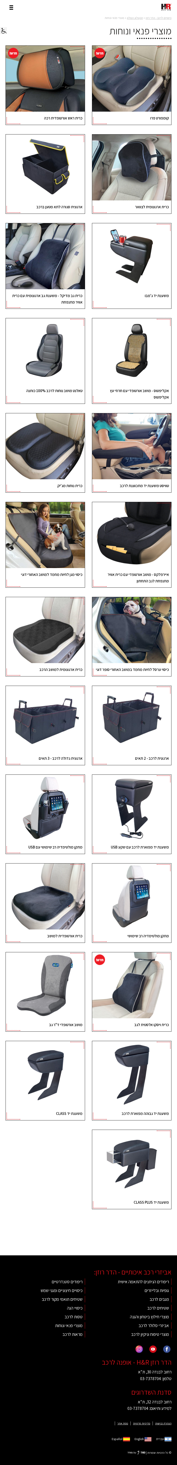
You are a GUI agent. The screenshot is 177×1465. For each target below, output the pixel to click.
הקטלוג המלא (135, 18)
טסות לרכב (74, 1316)
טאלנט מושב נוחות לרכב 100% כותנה (54, 390)
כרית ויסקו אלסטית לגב (151, 1024)
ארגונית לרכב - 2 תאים (152, 758)
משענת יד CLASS (69, 1113)
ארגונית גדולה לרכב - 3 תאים (61, 758)
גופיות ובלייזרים (157, 1290)
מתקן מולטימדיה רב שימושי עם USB (55, 847)
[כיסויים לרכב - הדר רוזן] (166, 7)
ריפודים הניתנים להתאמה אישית (143, 1281)
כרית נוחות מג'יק (70, 485)
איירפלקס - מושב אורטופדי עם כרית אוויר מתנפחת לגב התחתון (138, 577)
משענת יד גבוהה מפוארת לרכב (145, 1113)
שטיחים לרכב (158, 1308)
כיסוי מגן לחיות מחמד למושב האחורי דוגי (52, 574)
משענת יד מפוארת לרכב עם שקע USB (140, 847)
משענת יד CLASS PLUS (151, 1202)
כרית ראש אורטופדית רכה (63, 118)
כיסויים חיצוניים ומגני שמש (62, 1290)
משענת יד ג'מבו (157, 295)
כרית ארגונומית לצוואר (152, 206)
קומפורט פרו (159, 118)
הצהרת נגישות (163, 1423)
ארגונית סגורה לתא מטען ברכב (59, 206)
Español (117, 1439)
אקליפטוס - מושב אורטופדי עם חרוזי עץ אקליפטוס (139, 393)
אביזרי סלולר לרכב (154, 1325)
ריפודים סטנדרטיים (67, 1281)
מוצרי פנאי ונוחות (69, 1325)
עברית (160, 1439)
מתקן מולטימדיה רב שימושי (148, 935)
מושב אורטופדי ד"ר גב (66, 1024)
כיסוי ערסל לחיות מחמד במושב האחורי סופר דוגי (132, 669)
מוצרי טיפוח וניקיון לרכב (150, 1334)
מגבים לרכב (159, 1299)
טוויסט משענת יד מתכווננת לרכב (144, 485)
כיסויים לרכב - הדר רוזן (158, 18)
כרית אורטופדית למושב (65, 935)
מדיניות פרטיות (141, 1423)
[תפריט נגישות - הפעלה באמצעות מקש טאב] (3, 31)
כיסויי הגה (75, 1308)
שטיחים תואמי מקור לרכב (62, 1299)
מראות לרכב (72, 1334)
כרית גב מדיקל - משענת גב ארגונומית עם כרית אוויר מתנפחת (47, 298)
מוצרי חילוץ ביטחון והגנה (149, 1316)
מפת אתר (122, 1423)
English (140, 1439)
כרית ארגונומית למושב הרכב (61, 669)
